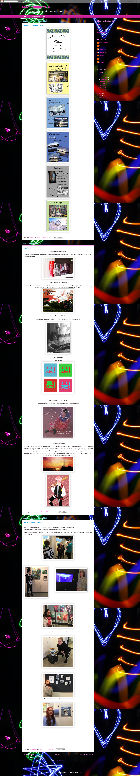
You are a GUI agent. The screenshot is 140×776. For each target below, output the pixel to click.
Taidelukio (100, 24)
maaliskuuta (104, 74)
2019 (100, 72)
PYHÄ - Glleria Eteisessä (34, 523)
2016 (100, 98)
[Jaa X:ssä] (58, 237)
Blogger (81, 772)
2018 (100, 93)
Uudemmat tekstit (29, 754)
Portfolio (27, 248)
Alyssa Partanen (103, 42)
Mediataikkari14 (101, 32)
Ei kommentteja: (46, 237)
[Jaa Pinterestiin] (62, 237)
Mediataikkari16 (36, 7)
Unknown (101, 55)
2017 (100, 95)
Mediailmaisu (101, 27)
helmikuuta (104, 77)
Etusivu (26, 16)
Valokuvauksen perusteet (39, 16)
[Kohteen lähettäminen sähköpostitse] (55, 237)
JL (100, 46)
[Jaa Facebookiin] (60, 237)
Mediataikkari (103, 52)
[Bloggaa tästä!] (56, 237)
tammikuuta (104, 79)
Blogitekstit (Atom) (60, 760)
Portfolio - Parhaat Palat (33, 26)
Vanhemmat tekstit (86, 754)
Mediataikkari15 (101, 30)
